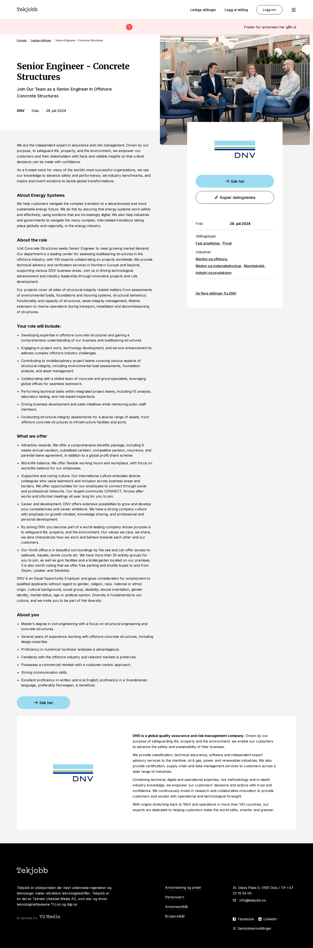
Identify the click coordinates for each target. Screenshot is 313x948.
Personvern (174, 897)
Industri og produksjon (213, 273)
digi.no (72, 904)
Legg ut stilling (236, 10)
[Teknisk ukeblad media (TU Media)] (50, 917)
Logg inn (269, 10)
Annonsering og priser (183, 887)
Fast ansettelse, (208, 243)
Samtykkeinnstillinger (254, 928)
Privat (227, 243)
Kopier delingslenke (238, 197)
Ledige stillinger (203, 10)
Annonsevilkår (176, 907)
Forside (22, 40)
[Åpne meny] (293, 9)
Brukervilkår (175, 916)
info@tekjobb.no (253, 900)
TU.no (56, 904)
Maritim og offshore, (212, 259)
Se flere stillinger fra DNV (216, 293)
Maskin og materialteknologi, (219, 266)
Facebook (246, 919)
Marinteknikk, (255, 266)
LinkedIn (270, 919)
